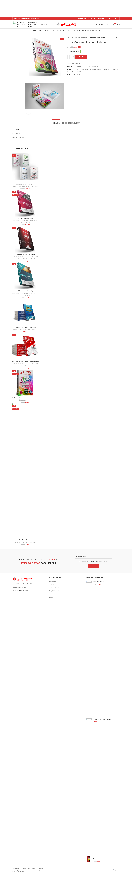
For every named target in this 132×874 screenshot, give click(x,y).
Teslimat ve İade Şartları (56, 594)
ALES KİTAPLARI (33, 220)
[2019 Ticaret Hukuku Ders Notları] (89, 785)
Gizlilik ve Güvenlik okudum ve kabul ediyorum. (94, 561)
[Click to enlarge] (28, 112)
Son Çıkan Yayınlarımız (81, 37)
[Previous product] (115, 38)
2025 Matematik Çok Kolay (25, 291)
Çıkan (86, 69)
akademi (75, 69)
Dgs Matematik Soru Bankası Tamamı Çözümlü (25, 397)
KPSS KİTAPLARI (16, 257)
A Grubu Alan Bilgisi (30, 542)
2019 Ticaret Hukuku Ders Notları (102, 719)
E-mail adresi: (93, 553)
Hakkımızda (100, 18)
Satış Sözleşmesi (54, 591)
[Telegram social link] (79, 74)
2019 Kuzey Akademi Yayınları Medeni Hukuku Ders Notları (106, 858)
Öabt (17, 184)
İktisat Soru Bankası (98, 581)
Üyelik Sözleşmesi (54, 584)
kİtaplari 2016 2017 (97, 69)
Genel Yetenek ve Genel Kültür (20, 220)
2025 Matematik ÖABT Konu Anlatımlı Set (25, 182)
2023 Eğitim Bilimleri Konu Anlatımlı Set (25, 327)
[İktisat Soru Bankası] (89, 648)
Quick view (37, 156)
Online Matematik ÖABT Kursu (86, 18)
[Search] (110, 24)
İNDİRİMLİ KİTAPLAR (32, 186)
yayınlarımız (77, 71)
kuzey (110, 69)
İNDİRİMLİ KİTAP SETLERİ (26, 184)
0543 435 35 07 (23, 590)
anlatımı (81, 69)
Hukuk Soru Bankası (25, 540)
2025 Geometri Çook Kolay (25, 218)
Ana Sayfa (70, 37)
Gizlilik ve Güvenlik (54, 587)
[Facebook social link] (113, 18)
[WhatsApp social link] (77, 74)
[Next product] (119, 38)
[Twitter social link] (115, 18)
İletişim (108, 18)
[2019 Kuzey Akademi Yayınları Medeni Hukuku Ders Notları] (89, 859)
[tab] (56, 122)
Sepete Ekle (81, 56)
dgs (90, 69)
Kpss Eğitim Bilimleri (18, 329)
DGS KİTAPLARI (79, 66)
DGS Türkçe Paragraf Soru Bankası (25, 254)
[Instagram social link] (117, 18)
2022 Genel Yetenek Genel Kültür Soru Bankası (25, 361)
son (72, 71)
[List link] (29, 587)
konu (105, 69)
